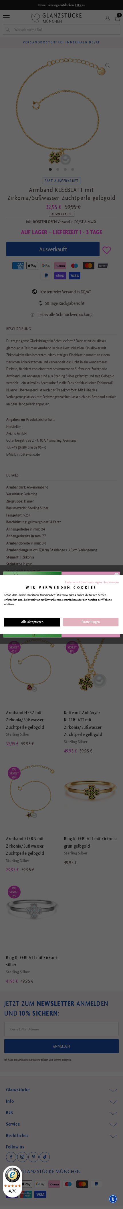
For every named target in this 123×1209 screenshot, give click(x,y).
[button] (113, 1199)
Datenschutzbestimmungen (83, 582)
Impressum (111, 582)
